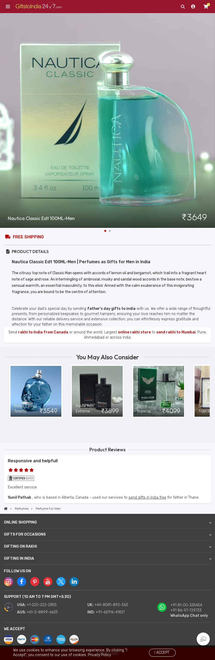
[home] (6, 508)
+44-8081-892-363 (111, 605)
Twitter (61, 581)
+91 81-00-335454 (186, 605)
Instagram (8, 581)
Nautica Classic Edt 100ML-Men (41, 218)
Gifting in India (19, 558)
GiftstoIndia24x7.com (39, 6)
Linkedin (74, 581)
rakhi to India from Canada (43, 332)
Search (183, 6)
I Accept (161, 652)
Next (211, 120)
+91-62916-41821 (110, 612)
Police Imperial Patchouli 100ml (145, 409)
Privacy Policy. (99, 655)
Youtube (47, 581)
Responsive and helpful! (33, 460)
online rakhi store (134, 332)
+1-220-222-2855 (42, 605)
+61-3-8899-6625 (42, 612)
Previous (9, 391)
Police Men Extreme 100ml (85, 409)
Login (193, 6)
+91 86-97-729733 (186, 610)
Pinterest (34, 581)
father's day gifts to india (111, 308)
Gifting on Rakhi (20, 546)
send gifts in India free (147, 497)
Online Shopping (20, 522)
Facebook (21, 581)
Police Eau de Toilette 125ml (25, 409)
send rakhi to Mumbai (176, 332)
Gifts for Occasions (25, 534)
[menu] (8, 6)
